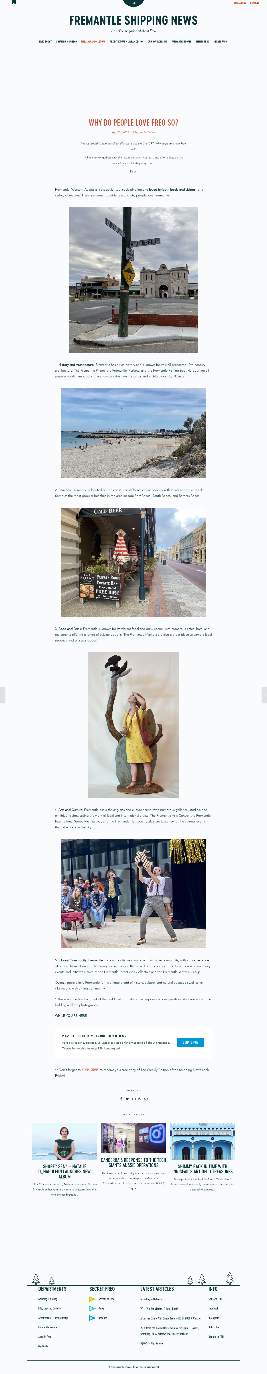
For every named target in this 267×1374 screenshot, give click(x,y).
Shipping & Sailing (66, 41)
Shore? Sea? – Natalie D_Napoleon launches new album (64, 1172)
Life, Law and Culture (93, 41)
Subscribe (214, 1327)
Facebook (213, 1308)
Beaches (102, 1318)
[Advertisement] (133, 83)
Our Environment (157, 41)
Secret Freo (220, 41)
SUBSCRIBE (240, 3)
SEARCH (254, 3)
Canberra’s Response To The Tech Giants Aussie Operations (133, 1163)
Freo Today (45, 41)
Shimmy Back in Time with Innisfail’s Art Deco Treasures (202, 1169)
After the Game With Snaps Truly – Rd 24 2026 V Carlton (170, 1318)
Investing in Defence (151, 1299)
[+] (64, 1141)
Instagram (214, 1318)
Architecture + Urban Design (126, 41)
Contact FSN (215, 1299)
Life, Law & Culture (144, 132)
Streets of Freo (106, 1299)
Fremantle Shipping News (133, 22)
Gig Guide (43, 1346)
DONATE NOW (190, 1042)
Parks (101, 1308)
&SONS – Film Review (151, 1343)
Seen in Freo (202, 41)
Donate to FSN (216, 1336)
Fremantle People (181, 41)
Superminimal (153, 1367)
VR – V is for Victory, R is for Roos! (159, 1308)
